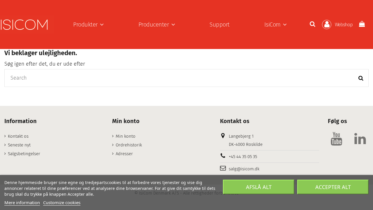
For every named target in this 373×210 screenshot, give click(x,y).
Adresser (124, 153)
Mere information (22, 202)
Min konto (126, 136)
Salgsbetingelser (24, 153)
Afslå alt (259, 186)
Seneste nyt (19, 145)
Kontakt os (18, 136)
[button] (88, 24)
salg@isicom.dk (244, 169)
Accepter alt (333, 186)
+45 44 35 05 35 (243, 156)
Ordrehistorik (129, 145)
